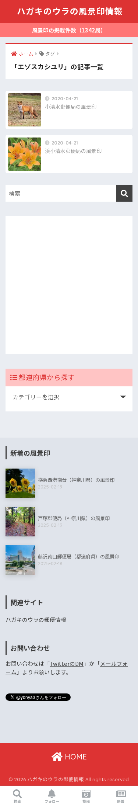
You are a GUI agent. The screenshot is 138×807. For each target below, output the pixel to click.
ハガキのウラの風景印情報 (70, 11)
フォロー (52, 801)
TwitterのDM (67, 663)
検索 (17, 801)
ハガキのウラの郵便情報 (36, 619)
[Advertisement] (69, 285)
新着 (120, 801)
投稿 (86, 801)
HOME (75, 756)
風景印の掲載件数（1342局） (69, 30)
